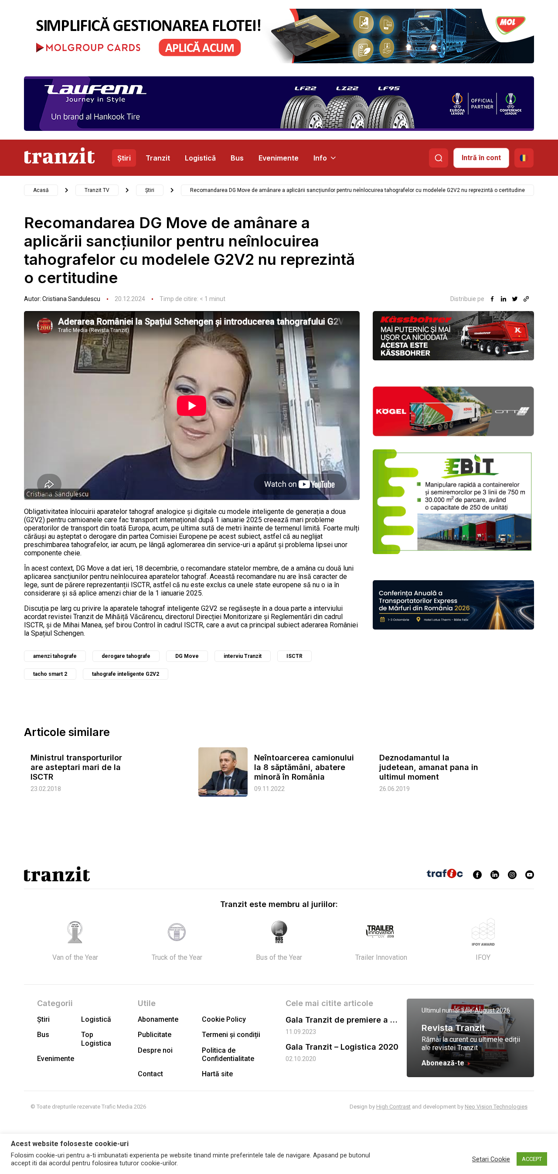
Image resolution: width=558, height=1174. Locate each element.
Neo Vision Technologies (496, 1106)
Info (320, 158)
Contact (150, 1074)
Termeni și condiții (231, 1034)
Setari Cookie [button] (491, 1159)
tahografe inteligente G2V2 (125, 674)
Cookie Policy (224, 1019)
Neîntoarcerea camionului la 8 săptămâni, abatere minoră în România (304, 767)
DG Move (187, 656)
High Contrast (393, 1106)
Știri (124, 158)
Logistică (200, 158)
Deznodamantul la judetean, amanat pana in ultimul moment (428, 767)
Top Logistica (96, 1038)
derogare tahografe (126, 656)
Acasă (41, 190)
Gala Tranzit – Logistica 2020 (342, 1046)
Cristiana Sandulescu (71, 298)
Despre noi (155, 1050)
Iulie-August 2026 (486, 1010)
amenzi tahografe (55, 656)
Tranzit (158, 158)
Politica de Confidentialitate (228, 1054)
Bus (237, 158)
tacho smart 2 (50, 674)
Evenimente (279, 158)
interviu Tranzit (243, 656)
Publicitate (154, 1034)
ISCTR (294, 656)
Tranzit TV (97, 190)
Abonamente (158, 1019)
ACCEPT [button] (532, 1159)
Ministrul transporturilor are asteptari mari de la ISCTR (76, 767)
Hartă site (217, 1074)
